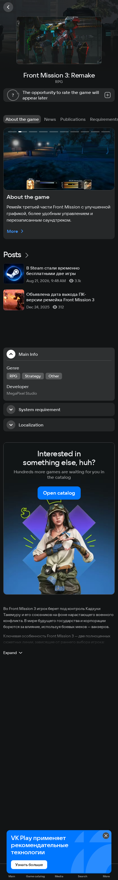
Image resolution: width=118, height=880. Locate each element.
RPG (59, 81)
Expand (10, 652)
